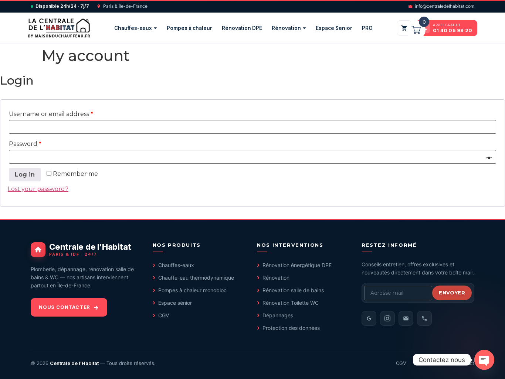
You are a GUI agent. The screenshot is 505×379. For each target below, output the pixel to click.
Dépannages (277, 315)
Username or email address (51, 113)
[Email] (406, 318)
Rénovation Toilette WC (290, 303)
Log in (25, 174)
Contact (465, 363)
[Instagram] (387, 318)
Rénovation (286, 28)
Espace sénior (175, 303)
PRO (367, 28)
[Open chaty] (484, 360)
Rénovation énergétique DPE (297, 265)
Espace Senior (334, 28)
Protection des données (291, 328)
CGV (163, 315)
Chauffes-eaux (133, 28)
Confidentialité (431, 363)
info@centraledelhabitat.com (444, 6)
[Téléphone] (424, 318)
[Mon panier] (404, 28)
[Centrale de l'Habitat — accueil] (59, 28)
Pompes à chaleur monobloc (192, 290)
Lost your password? (38, 188)
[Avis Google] (369, 318)
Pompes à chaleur (189, 28)
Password (25, 143)
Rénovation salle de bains (293, 290)
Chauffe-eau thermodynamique (196, 277)
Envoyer (452, 293)
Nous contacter (64, 307)
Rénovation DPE (242, 28)
